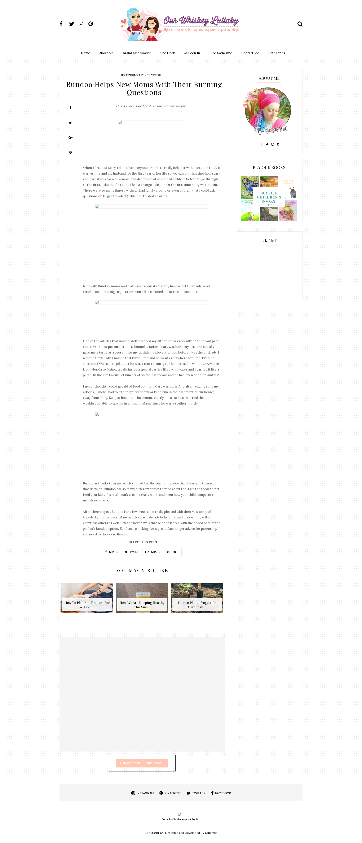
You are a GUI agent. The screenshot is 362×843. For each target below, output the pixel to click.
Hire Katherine (220, 53)
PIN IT (175, 552)
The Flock (167, 53)
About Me (106, 53)
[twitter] (73, 24)
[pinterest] (92, 24)
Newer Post (131, 763)
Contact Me (250, 53)
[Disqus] (142, 698)
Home (85, 53)
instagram (145, 793)
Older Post (153, 763)
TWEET (133, 552)
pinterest (173, 793)
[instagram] (83, 24)
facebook (223, 793)
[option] (87, 600)
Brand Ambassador (137, 53)
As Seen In (192, 53)
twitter (199, 793)
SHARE (113, 552)
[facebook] (63, 24)
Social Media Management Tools (180, 819)
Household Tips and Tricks (141, 75)
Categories (276, 53)
